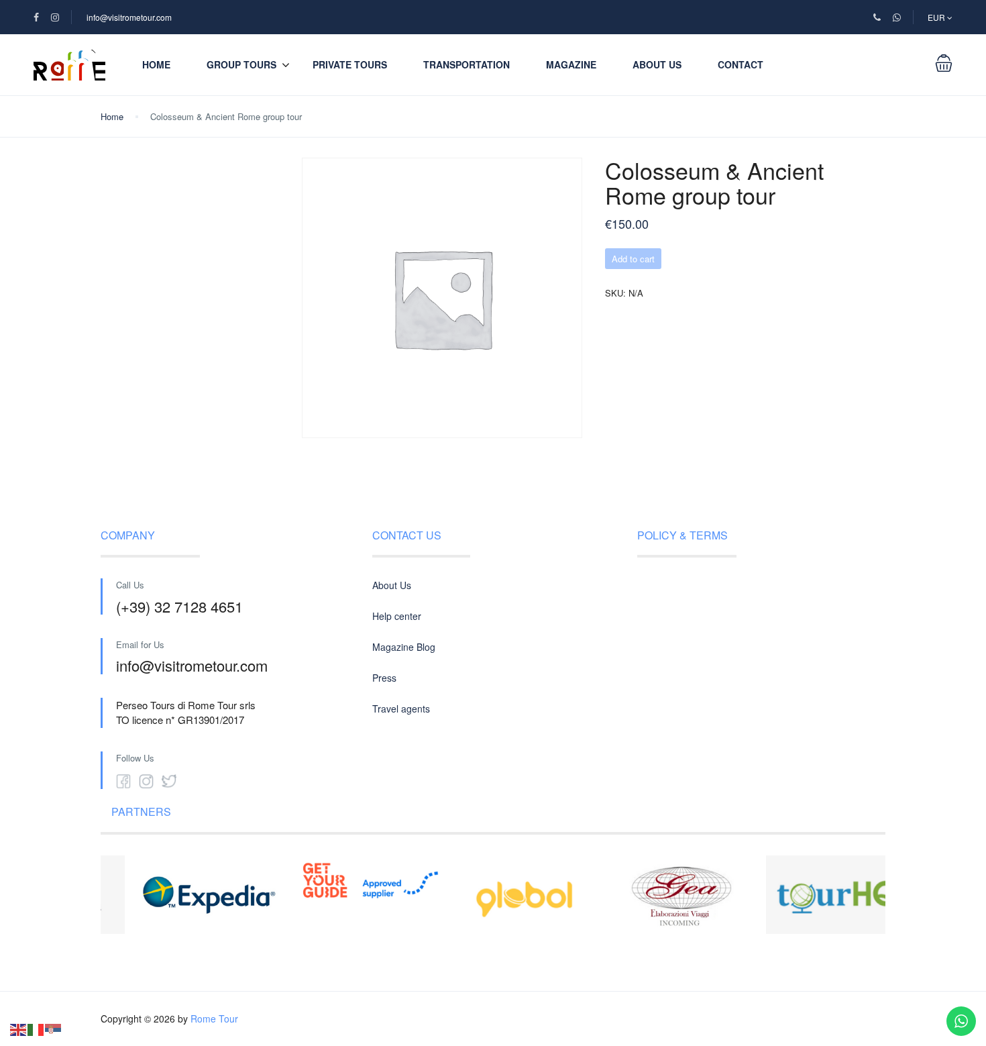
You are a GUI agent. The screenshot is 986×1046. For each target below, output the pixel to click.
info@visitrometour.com (129, 17)
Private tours (350, 64)
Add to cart (633, 258)
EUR (937, 17)
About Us (657, 64)
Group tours (241, 64)
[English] (19, 1028)
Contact (740, 64)
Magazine (571, 64)
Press (384, 677)
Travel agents (401, 708)
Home (156, 64)
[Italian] (36, 1028)
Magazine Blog (403, 646)
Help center (396, 616)
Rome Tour (214, 1018)
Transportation (466, 64)
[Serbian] (53, 1028)
